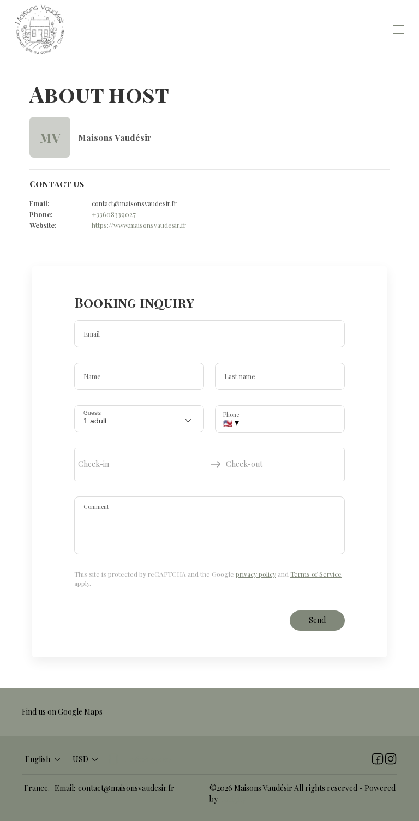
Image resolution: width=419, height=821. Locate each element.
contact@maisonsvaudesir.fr (126, 788)
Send (317, 620)
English (37, 759)
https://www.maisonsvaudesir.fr (139, 225)
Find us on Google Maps (62, 711)
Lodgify (233, 799)
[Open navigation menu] (398, 29)
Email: (65, 788)
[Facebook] (377, 759)
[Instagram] (390, 759)
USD (80, 759)
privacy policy (256, 574)
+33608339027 (114, 214)
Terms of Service (316, 574)
